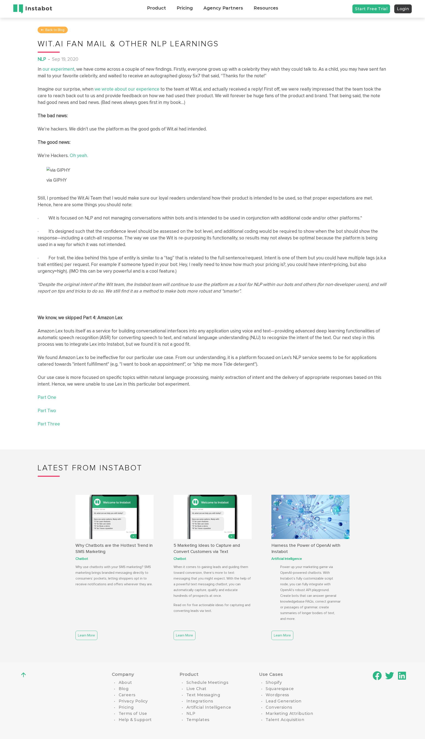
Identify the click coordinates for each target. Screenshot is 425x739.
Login (403, 8)
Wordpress (277, 694)
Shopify (274, 682)
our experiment (57, 69)
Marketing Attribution (289, 713)
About (125, 682)
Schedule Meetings (207, 682)
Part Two (47, 410)
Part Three (49, 424)
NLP (42, 59)
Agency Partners (223, 8)
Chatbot (81, 559)
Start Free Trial (371, 8)
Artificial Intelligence (286, 559)
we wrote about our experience (126, 89)
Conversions (279, 707)
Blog (124, 688)
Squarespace (280, 688)
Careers (127, 694)
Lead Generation (283, 701)
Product (156, 8)
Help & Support (135, 719)
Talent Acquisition (285, 719)
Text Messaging (203, 694)
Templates (197, 719)
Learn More (86, 635)
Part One (47, 397)
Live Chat (196, 688)
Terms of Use (133, 713)
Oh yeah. (78, 155)
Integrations (199, 701)
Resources (266, 8)
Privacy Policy (133, 701)
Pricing (185, 8)
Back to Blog (54, 30)
